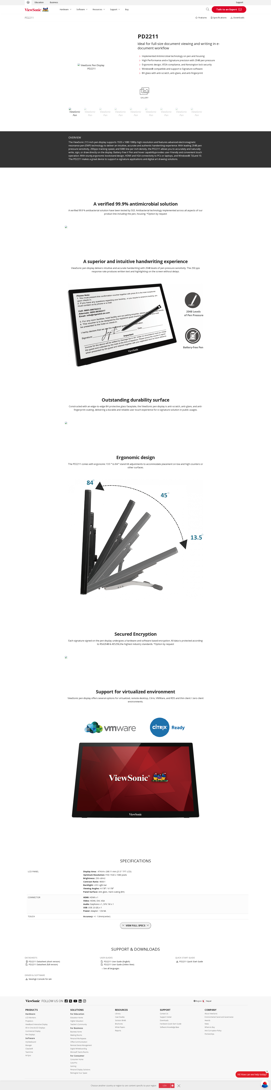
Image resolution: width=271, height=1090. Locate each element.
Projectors (29, 1021)
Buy (127, 9)
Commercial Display (33, 1031)
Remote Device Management (81, 1045)
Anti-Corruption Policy (213, 1030)
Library (118, 1013)
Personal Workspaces (78, 1038)
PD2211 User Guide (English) (117, 961)
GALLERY (144, 98)
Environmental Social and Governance (219, 1017)
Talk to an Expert (226, 9)
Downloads (238, 17)
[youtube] (76, 1001)
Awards (207, 1020)
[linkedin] (81, 1001)
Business (54, 2)
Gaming (73, 1066)
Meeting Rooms (76, 1035)
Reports (118, 1030)
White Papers (120, 1027)
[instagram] (85, 1001)
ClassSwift (29, 1048)
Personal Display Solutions (80, 1069)
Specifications (219, 17)
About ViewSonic (211, 1013)
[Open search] (209, 9)
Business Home (76, 1032)
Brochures (119, 1024)
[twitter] (71, 1001)
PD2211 (29, 17)
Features (202, 17)
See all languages (111, 968)
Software (81, 9)
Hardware (64, 9)
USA (164, 1085)
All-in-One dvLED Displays (35, 1028)
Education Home (76, 1017)
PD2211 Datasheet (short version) (44, 961)
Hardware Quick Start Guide (170, 1024)
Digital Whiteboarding (78, 1048)
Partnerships (209, 1034)
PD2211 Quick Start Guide (191, 961)
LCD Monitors (30, 1017)
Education (39, 2)
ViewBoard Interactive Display (36, 1024)
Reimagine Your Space (78, 1073)
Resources (97, 9)
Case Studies (119, 1017)
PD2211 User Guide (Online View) (119, 964)
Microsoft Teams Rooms (79, 1052)
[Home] (28, 2)
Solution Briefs (120, 1020)
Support (239, 2)
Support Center (166, 1017)
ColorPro (73, 1063)
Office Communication (78, 1042)
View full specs (135, 925)
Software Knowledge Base (169, 1027)
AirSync (28, 1055)
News (207, 1024)
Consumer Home (76, 1059)
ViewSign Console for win (40, 979)
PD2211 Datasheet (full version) (43, 964)
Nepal (208, 1001)
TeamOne (29, 1052)
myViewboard (30, 1042)
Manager (28, 1045)
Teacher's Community (78, 1024)
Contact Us (164, 1013)
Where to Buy (210, 1027)
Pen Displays (30, 1034)
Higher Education (76, 1021)
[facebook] (67, 1001)
